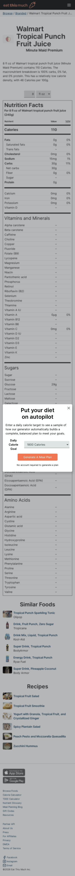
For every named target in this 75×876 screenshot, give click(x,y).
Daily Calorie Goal (13, 444)
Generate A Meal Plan (37, 457)
